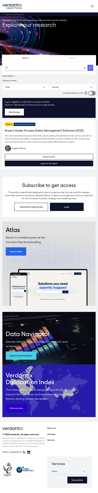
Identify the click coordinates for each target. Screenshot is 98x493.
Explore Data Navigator (21, 355)
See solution (77, 480)
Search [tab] (25, 58)
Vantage (51, 434)
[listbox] (72, 87)
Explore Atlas (16, 251)
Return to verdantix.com (14, 14)
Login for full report (49, 163)
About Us (51, 428)
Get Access (14, 112)
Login (66, 207)
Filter (7, 87)
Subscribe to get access (31, 207)
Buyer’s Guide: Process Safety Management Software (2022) (44, 130)
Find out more (16, 408)
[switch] (92, 93)
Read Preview (49, 157)
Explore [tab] (72, 58)
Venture (50, 440)
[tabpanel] (49, 68)
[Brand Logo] (12, 6)
